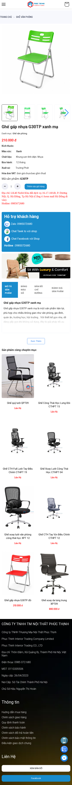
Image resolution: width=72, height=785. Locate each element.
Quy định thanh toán (13, 722)
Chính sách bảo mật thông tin (19, 738)
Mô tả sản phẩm (8, 289)
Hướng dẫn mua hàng (14, 712)
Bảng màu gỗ (24, 289)
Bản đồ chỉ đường (38, 289)
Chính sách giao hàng (14, 717)
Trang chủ (6, 16)
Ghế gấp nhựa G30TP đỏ (17, 600)
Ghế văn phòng (24, 16)
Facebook (36, 778)
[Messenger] (64, 758)
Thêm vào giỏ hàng (36, 186)
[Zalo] (64, 749)
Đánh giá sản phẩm (57, 290)
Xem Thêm (36, 341)
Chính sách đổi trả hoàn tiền (17, 732)
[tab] (10, 290)
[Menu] (4, 4)
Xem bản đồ (36, 768)
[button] (65, 62)
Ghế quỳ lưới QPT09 (18, 402)
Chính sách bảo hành (14, 727)
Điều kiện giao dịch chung (16, 743)
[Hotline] (64, 740)
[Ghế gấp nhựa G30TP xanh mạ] (36, 59)
